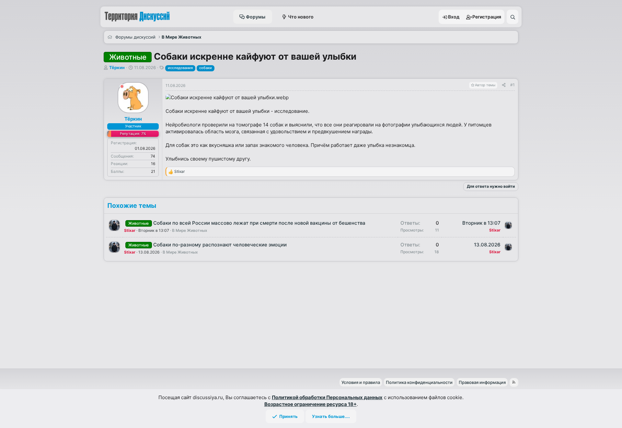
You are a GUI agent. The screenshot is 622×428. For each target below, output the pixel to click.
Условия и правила (360, 382)
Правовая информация (482, 382)
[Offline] (122, 87)
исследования (180, 67)
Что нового (301, 16)
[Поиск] (512, 17)
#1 (512, 84)
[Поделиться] (504, 85)
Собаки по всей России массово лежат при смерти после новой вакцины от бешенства (259, 223)
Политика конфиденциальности (419, 382)
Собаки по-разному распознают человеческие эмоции (220, 245)
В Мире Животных (189, 230)
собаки (205, 67)
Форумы (255, 16)
